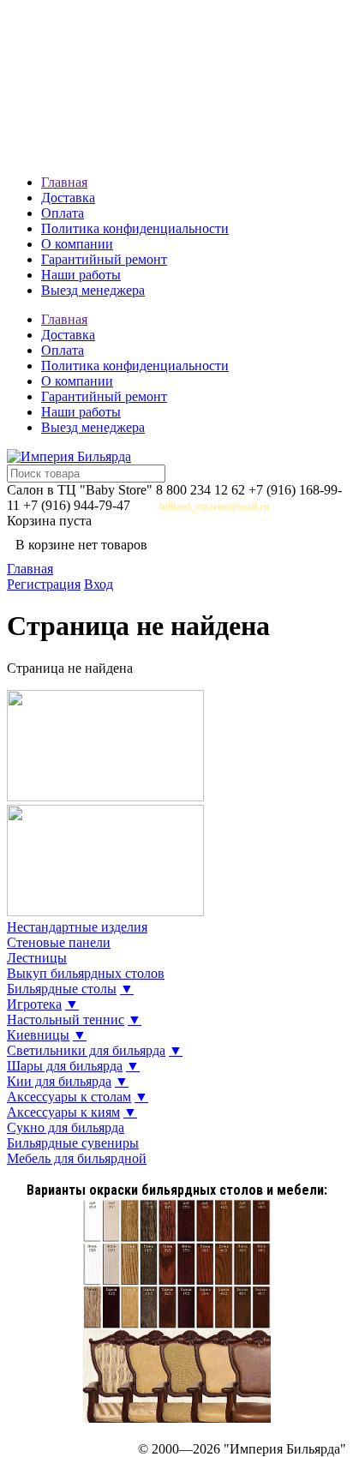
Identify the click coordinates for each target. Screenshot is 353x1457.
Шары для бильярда (65, 1065)
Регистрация (44, 584)
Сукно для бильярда (65, 1127)
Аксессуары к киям (63, 1112)
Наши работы (81, 274)
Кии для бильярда (59, 1081)
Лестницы (37, 957)
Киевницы (38, 1035)
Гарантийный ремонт (104, 259)
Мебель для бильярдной (77, 1158)
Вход (98, 584)
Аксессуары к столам (69, 1096)
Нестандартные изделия (77, 927)
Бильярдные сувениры (73, 1143)
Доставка (68, 197)
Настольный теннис (65, 1019)
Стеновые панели (59, 942)
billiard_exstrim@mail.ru (214, 507)
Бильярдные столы (62, 988)
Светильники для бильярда (86, 1050)
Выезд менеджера (93, 290)
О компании (77, 244)
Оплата (62, 213)
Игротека (34, 1004)
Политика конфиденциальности (135, 228)
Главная (64, 182)
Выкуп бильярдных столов (86, 973)
